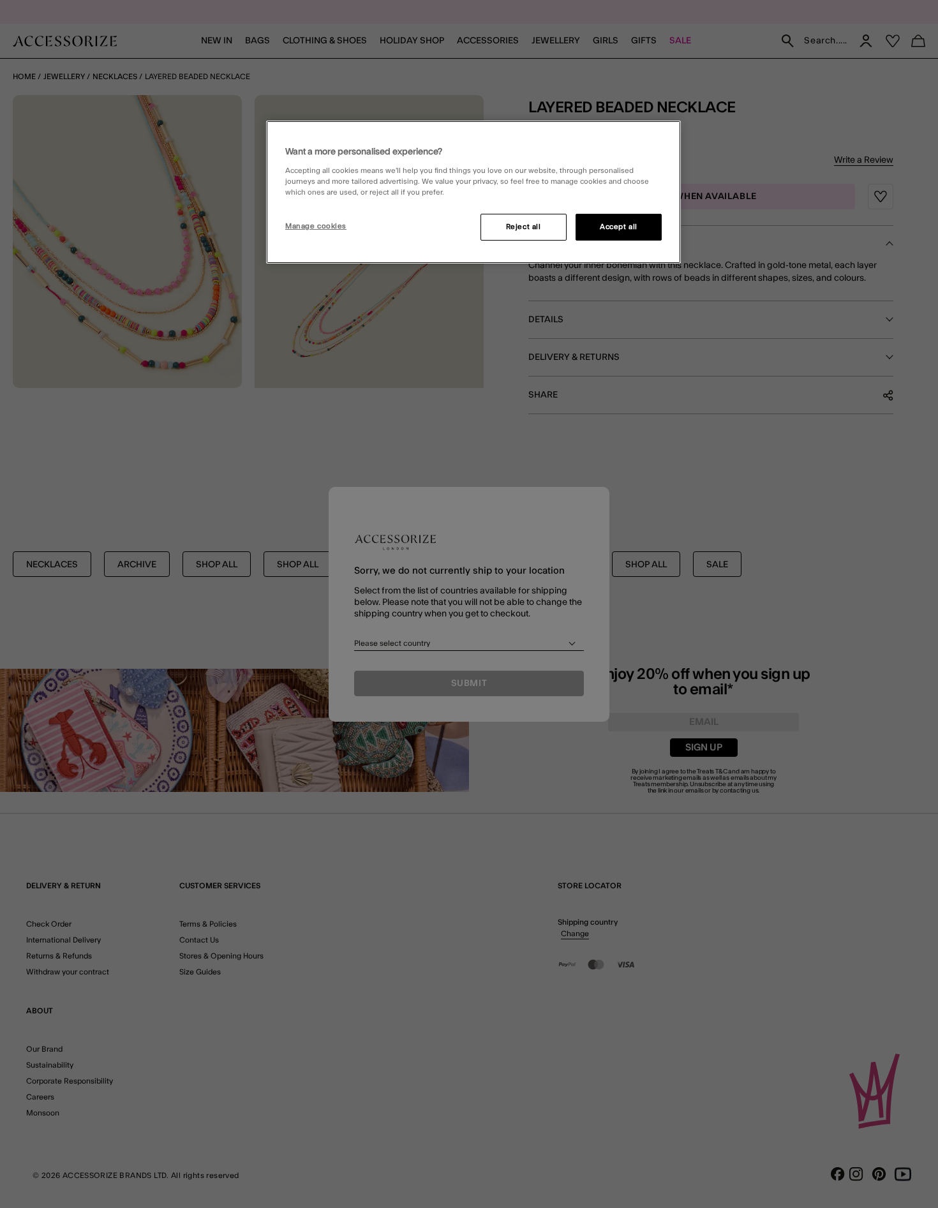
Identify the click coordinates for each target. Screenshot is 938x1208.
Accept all (618, 226)
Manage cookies (315, 226)
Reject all (523, 226)
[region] (473, 192)
